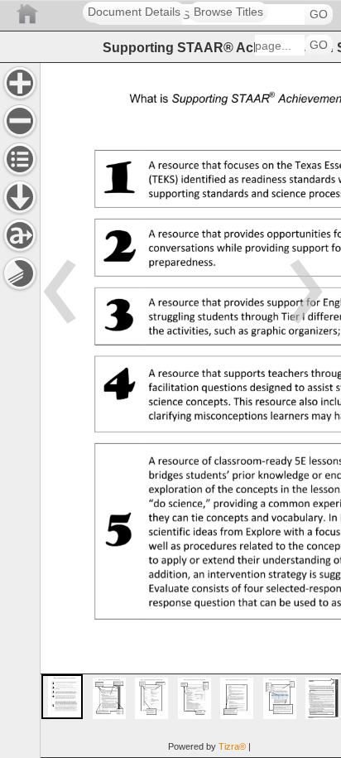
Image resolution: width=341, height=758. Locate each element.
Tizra (232, 746)
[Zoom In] (19, 82)
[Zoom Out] (19, 121)
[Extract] (19, 235)
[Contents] (19, 159)
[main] (190, 410)
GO (319, 14)
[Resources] (19, 197)
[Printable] (19, 273)
